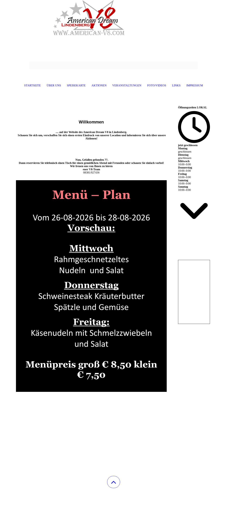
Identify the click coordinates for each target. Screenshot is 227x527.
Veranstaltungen (126, 85)
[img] (113, 17)
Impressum (194, 85)
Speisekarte (76, 85)
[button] (113, 482)
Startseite (32, 85)
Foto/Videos (156, 85)
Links (176, 85)
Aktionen (99, 85)
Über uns (54, 85)
